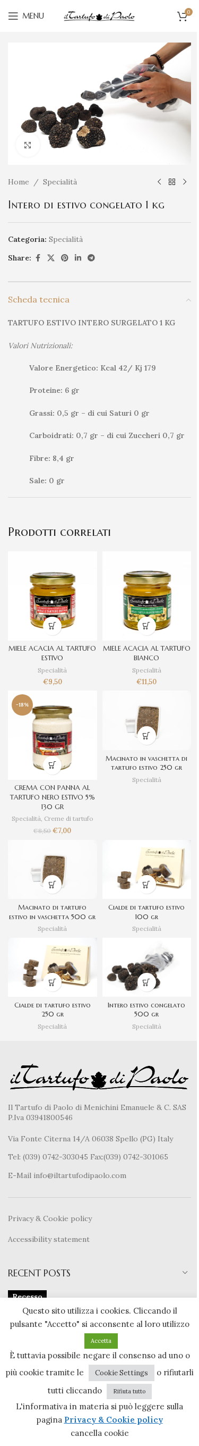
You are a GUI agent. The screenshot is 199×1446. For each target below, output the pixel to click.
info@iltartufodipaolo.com (79, 1175)
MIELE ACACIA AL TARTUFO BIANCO (147, 653)
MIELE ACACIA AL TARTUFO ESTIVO (52, 653)
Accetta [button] (101, 1340)
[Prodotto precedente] (159, 181)
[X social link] (51, 258)
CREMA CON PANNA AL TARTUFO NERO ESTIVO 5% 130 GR (52, 797)
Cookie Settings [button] (121, 1372)
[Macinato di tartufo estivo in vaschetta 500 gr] (52, 869)
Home (18, 182)
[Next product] (184, 181)
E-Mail (20, 1175)
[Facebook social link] (37, 258)
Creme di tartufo (68, 818)
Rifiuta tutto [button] (129, 1391)
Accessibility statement (49, 1239)
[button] (52, 626)
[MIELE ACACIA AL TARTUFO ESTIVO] (52, 596)
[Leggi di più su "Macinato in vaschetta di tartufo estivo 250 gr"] (146, 735)
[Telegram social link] (91, 258)
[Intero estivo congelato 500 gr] (147, 967)
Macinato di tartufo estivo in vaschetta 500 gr (52, 912)
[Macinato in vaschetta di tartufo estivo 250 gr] (147, 720)
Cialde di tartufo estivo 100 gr (146, 912)
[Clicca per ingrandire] (28, 145)
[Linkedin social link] (78, 258)
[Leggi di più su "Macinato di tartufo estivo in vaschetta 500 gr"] (52, 884)
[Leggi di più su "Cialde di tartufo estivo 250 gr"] (52, 982)
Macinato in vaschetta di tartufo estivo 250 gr (146, 763)
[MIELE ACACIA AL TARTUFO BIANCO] (147, 596)
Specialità (60, 182)
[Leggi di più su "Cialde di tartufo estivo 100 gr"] (146, 884)
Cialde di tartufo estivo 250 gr (52, 1010)
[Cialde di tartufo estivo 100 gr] (147, 869)
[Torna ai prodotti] (172, 181)
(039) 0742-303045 (55, 1157)
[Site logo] (99, 15)
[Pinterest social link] (65, 258)
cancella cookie (100, 1433)
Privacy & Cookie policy (50, 1218)
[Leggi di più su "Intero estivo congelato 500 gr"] (146, 982)
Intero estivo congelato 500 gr (146, 1010)
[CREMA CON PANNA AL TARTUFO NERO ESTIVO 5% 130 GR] (52, 735)
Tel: (15, 1157)
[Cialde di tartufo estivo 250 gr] (52, 967)
